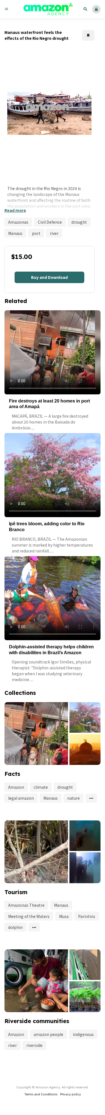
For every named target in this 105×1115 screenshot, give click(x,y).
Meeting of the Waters (29, 916)
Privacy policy (70, 1094)
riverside (34, 1045)
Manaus (15, 233)
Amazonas (18, 222)
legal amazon (21, 798)
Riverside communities (36, 1020)
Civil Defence (50, 222)
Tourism (15, 892)
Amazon (16, 787)
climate (41, 787)
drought (79, 222)
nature (73, 798)
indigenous (83, 1034)
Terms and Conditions (40, 1094)
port (36, 233)
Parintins (86, 916)
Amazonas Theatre (26, 905)
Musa (64, 916)
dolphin (15, 927)
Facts (12, 773)
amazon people (48, 1034)
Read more (15, 210)
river (54, 233)
